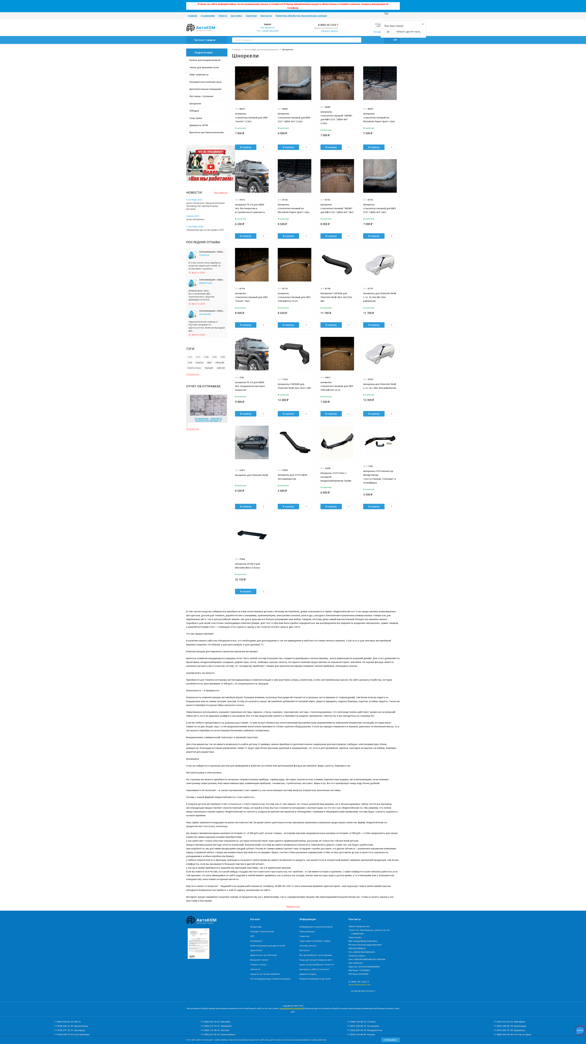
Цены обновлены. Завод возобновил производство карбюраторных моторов (205, 206)
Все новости (220, 192)
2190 (206, 357)
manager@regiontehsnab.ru (363, 991)
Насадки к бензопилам (262, 931)
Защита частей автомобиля (265, 974)
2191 (214, 357)
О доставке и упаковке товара (314, 940)
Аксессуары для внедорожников (261, 49)
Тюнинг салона (258, 964)
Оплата (223, 15)
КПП (252, 936)
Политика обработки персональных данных (301, 15)
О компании (208, 15)
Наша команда (307, 931)
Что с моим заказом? (268, 30)
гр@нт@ (221, 367)
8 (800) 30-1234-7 (327, 25)
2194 (190, 362)
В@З (209, 362)
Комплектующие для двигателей (267, 945)
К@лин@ (220, 362)
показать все (192, 374)
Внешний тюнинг (259, 959)
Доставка (236, 15)
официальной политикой (292, 1008)
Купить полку (194, 367)
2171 (198, 357)
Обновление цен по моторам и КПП (205, 229)
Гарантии (251, 15)
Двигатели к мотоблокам (263, 955)
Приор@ (209, 367)
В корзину (245, 147)
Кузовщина (256, 940)
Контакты (266, 15)
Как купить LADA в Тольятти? (314, 969)
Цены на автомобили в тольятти (316, 964)
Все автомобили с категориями (315, 955)
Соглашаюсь (391, 1040)
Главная (192, 15)
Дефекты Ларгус (308, 974)
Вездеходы (256, 926)
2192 (223, 357)
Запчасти (255, 969)
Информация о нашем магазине (316, 926)
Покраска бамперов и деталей (315, 978)
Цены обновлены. (195, 219)
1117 (190, 357)
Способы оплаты (308, 945)
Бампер (199, 362)
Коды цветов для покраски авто (316, 959)
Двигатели (256, 950)
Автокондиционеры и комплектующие (270, 978)
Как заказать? (267, 27)
